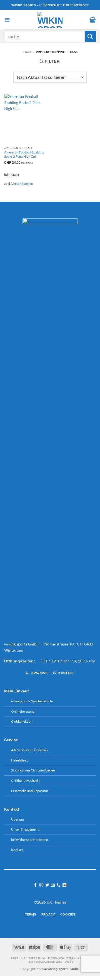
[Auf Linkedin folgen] (64, 885)
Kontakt (17, 850)
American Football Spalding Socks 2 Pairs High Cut (24, 154)
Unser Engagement (25, 829)
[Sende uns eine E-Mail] (53, 885)
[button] (7, 20)
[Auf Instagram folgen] (41, 885)
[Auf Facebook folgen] (36, 885)
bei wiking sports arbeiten (29, 840)
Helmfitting (19, 760)
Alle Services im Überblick (29, 750)
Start (27, 52)
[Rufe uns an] (59, 885)
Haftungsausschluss (45, 961)
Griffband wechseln (25, 780)
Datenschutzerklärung (68, 958)
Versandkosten (22, 183)
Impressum (36, 958)
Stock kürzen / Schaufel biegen (33, 770)
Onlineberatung (22, 711)
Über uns (17, 819)
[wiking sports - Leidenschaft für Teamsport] (50, 19)
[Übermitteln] (90, 36)
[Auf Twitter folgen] (47, 885)
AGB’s (69, 961)
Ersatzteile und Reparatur (29, 791)
